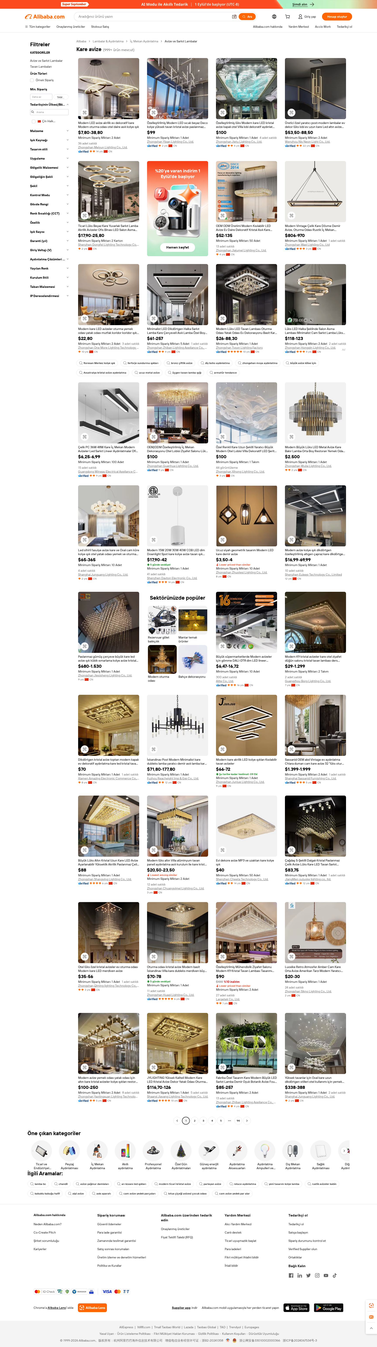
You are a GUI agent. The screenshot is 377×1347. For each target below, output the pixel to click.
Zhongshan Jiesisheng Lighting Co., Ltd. (105, 675)
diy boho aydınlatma (217, 363)
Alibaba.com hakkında (49, 1215)
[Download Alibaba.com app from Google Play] (328, 1307)
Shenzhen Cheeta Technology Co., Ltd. (242, 879)
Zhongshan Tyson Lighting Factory (239, 347)
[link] (371, 1305)
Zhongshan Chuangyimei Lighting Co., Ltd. (175, 888)
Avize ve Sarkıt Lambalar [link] (181, 41)
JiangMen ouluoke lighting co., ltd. (308, 879)
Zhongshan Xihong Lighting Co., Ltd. (240, 471)
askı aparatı (103, 1193)
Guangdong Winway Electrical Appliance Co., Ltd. (108, 471)
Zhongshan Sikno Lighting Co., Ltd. (308, 991)
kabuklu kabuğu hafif (47, 1193)
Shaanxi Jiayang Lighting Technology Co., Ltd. (177, 1096)
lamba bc (40, 1184)
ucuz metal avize (149, 372)
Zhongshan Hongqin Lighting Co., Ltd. (310, 347)
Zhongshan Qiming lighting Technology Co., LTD (108, 985)
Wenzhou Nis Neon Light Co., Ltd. (307, 141)
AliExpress (126, 1327)
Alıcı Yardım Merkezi (238, 1224)
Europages (252, 1327)
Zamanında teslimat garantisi (116, 1240)
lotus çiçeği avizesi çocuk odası (187, 1193)
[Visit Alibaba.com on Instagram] (317, 1275)
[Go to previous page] (177, 1121)
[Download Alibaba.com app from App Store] (296, 1307)
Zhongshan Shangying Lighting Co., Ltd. (105, 879)
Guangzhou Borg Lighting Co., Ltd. (308, 681)
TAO (222, 1327)
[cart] (288, 17)
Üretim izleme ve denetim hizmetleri (121, 1257)
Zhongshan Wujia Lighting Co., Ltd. (308, 466)
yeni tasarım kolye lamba (284, 1184)
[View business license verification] (228, 1340)
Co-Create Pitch (45, 1232)
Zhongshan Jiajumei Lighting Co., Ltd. (241, 250)
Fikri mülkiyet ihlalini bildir (242, 1257)
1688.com (143, 1327)
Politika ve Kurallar (109, 1265)
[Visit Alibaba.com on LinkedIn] (299, 1275)
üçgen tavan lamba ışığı (186, 372)
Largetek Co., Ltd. (228, 999)
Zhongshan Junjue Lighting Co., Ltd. (240, 782)
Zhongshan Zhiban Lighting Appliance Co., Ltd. (177, 347)
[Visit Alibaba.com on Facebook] (291, 1275)
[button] (234, 16)
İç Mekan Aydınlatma (144, 41)
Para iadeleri (233, 1249)
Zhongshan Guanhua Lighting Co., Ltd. (173, 466)
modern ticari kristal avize (175, 1184)
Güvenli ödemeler (109, 1224)
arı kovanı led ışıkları (134, 1184)
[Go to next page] (247, 1121)
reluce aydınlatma (245, 1184)
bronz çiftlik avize (181, 363)
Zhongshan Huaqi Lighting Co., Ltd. (170, 995)
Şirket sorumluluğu (46, 1240)
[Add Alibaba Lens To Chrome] (92, 1307)
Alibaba (81, 41)
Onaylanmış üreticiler (175, 1229)
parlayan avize (212, 1184)
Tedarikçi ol (296, 1224)
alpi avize (78, 1193)
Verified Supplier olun (302, 1249)
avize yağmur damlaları (94, 1184)
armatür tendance (225, 372)
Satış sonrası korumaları (113, 1249)
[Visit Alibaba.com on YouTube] (326, 1275)
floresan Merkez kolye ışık (99, 363)
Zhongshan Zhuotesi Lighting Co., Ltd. (241, 572)
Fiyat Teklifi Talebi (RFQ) (177, 1237)
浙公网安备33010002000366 (259, 1340)
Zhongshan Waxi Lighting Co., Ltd (307, 244)
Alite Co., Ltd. (225, 681)
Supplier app (181, 1307)
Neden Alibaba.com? (48, 1224)
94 (238, 1120)
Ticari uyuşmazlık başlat (240, 1240)
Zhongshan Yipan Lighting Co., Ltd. (170, 141)
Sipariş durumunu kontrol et (307, 1240)
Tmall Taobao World (167, 1327)
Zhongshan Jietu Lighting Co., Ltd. (239, 141)
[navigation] (49, 581)
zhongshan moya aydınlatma (260, 363)
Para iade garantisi (109, 1232)
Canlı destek (233, 1232)
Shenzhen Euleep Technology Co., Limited (313, 574)
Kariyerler (40, 1249)
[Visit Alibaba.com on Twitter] (308, 1275)
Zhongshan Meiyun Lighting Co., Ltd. (102, 147)
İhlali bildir (231, 1265)
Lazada (188, 1327)
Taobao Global (206, 1327)
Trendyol (235, 1327)
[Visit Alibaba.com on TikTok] (334, 1275)
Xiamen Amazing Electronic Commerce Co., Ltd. (108, 778)
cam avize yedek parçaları (139, 1193)
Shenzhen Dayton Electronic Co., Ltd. (172, 578)
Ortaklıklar (295, 1257)
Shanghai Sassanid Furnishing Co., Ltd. (310, 778)
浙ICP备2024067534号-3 (300, 1340)
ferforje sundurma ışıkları (143, 363)
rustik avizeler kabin (324, 1184)
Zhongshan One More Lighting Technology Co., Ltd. (108, 347)
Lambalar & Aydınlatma (108, 41)
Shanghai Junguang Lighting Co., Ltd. (103, 574)
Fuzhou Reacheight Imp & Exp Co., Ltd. (173, 778)
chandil (63, 1184)
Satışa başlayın (298, 1232)
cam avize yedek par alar (234, 1193)
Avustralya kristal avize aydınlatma (105, 372)
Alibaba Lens (57, 1307)
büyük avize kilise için (303, 363)
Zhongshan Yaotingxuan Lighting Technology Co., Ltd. (108, 1096)
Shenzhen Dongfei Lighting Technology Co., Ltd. (108, 244)
